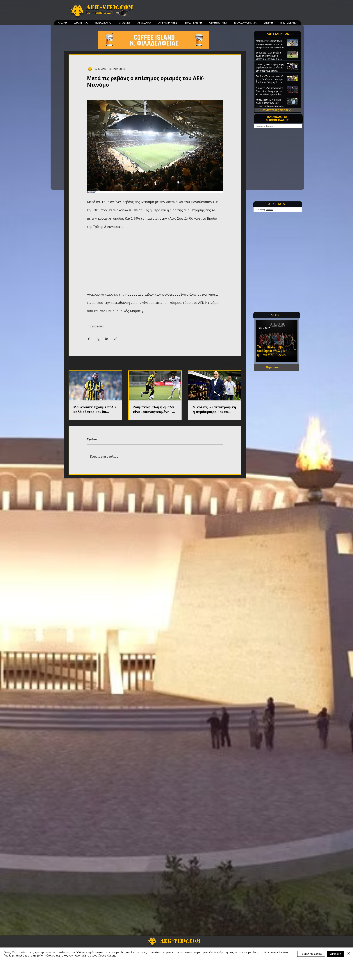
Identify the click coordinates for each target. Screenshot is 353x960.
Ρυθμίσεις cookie (311, 954)
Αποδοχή (335, 954)
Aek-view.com (109, 7)
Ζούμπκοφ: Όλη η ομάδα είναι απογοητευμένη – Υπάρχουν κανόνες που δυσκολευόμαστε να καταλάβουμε (153, 409)
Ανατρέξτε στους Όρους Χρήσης (95, 955)
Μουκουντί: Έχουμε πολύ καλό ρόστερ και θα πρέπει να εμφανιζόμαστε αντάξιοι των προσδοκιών (94, 409)
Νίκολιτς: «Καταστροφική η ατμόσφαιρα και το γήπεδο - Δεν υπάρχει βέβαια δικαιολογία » (214, 409)
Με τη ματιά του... (98, 12)
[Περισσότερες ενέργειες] (221, 69)
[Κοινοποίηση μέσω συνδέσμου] (115, 339)
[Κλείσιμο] (348, 953)
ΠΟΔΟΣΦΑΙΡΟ (96, 326)
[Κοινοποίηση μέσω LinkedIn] (106, 339)
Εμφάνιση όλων (231, 363)
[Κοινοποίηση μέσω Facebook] (88, 339)
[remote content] (155, 258)
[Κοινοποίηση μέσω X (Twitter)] (97, 339)
